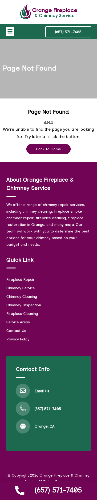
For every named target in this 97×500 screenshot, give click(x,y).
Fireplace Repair (20, 279)
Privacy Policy (17, 339)
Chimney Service (20, 288)
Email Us (42, 391)
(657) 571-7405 (58, 490)
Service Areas (18, 322)
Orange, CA (44, 426)
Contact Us (16, 330)
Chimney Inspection (23, 305)
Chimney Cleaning (21, 296)
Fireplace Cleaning (22, 313)
